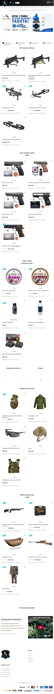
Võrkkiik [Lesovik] (7, 557)
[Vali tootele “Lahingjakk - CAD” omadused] (51, 394)
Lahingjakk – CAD (33, 416)
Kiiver (30, 448)
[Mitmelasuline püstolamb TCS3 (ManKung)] (13, 61)
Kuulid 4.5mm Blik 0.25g (8, 290)
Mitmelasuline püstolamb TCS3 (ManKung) (13, 75)
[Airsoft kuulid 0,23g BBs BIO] (40, 308)
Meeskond (30, 657)
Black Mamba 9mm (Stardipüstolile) (12, 354)
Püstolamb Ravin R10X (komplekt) (11, 139)
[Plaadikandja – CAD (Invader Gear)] (13, 466)
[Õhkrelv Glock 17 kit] (13, 168)
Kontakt (29, 655)
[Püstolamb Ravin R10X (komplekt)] (13, 125)
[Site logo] (5, 3)
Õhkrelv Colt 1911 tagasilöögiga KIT (11, 246)
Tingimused (30, 659)
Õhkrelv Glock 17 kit (7, 182)
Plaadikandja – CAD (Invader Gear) (11, 480)
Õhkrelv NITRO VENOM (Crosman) (37, 557)
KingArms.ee (24, 682)
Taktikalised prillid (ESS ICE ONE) (11, 448)
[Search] (13, 2)
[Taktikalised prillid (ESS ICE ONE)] (13, 434)
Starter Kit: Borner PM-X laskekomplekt (39, 182)
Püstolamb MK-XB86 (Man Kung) (37, 107)
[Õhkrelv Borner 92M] (13, 200)
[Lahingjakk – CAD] (40, 402)
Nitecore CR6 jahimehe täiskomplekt (38, 524)
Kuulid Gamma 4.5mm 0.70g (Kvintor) (38, 290)
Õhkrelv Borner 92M (7, 214)
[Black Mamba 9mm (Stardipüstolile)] (13, 340)
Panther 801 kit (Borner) (34, 214)
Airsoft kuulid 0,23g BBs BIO (36, 322)
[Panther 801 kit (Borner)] (40, 200)
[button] (24, 53)
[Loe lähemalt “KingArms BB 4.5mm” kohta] (24, 300)
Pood (29, 653)
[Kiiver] (40, 434)
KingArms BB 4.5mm (7, 322)
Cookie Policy (31, 661)
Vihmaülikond (6, 588)
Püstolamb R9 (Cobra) (8, 107)
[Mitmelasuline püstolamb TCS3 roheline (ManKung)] (40, 61)
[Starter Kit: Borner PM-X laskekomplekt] (40, 168)
